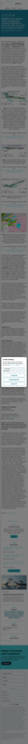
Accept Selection (14, 379)
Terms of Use (21, 365)
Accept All (14, 375)
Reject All (14, 384)
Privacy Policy (12, 365)
